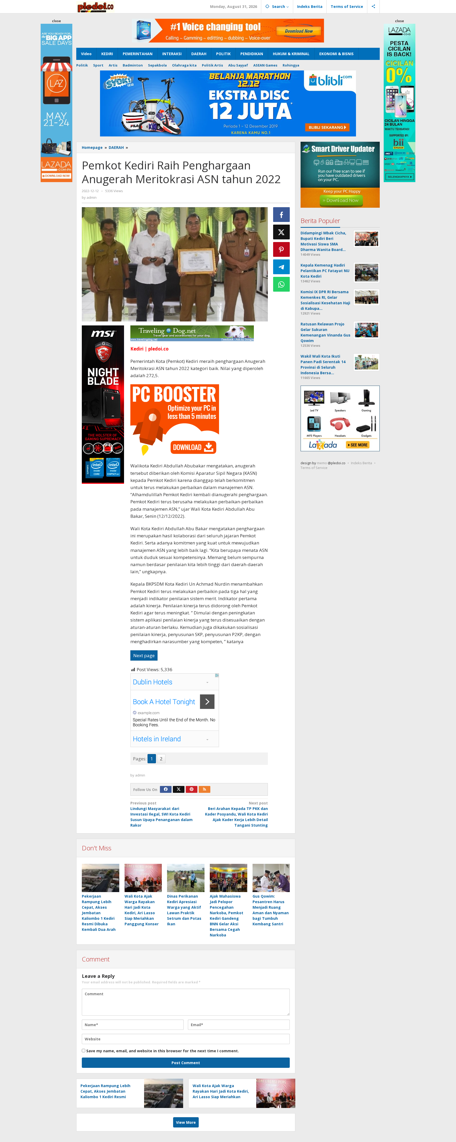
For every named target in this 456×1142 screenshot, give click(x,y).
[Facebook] (166, 789)
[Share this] (281, 214)
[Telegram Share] (281, 266)
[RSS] (204, 789)
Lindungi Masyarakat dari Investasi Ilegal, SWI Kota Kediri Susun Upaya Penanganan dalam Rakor (161, 814)
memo (322, 463)
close (56, 21)
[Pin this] (281, 249)
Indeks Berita (361, 463)
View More (186, 1122)
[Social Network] (373, 6)
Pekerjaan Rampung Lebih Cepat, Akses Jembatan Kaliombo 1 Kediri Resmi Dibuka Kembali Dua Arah (99, 913)
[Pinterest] (191, 789)
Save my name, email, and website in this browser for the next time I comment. (162, 1050)
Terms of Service (314, 468)
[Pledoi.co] (95, 6)
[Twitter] (178, 789)
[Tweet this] (281, 232)
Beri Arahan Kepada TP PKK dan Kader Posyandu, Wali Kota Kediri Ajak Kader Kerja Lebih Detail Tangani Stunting (236, 814)
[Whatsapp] (281, 284)
